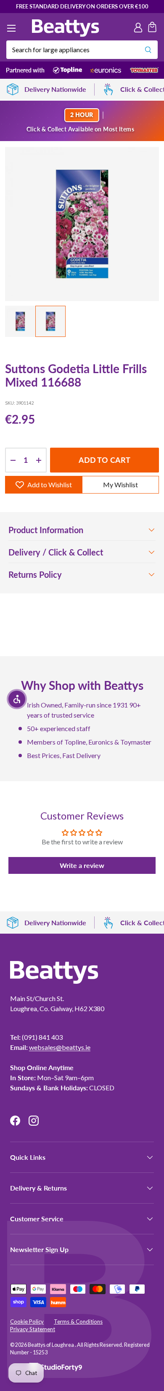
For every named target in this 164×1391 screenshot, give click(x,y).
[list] (82, 224)
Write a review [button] (82, 865)
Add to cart (105, 460)
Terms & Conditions (78, 1321)
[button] (152, 28)
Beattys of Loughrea (51, 1345)
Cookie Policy (27, 1321)
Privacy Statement (32, 1329)
